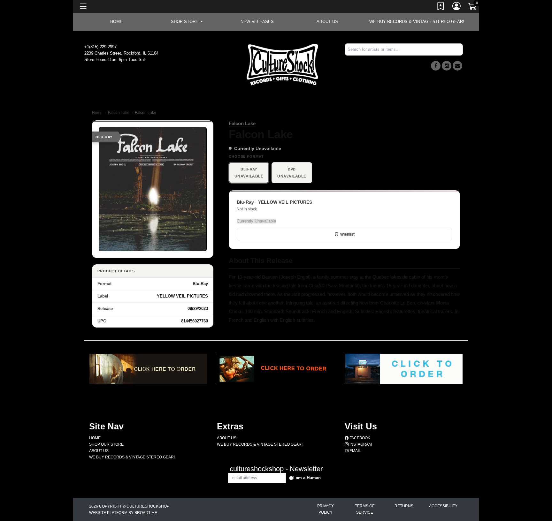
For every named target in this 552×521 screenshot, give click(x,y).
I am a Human (307, 477)
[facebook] (435, 65)
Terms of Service (364, 509)
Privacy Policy (325, 509)
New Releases (257, 21)
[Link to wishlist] (440, 7)
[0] (473, 7)
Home (97, 112)
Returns (404, 506)
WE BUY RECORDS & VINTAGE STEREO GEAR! (416, 21)
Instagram (360, 444)
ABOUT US (327, 21)
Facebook (359, 438)
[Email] (457, 65)
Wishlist (347, 234)
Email (355, 451)
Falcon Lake (118, 112)
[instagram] (446, 65)
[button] (187, 21)
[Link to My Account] (456, 7)
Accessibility (443, 506)
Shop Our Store (106, 444)
